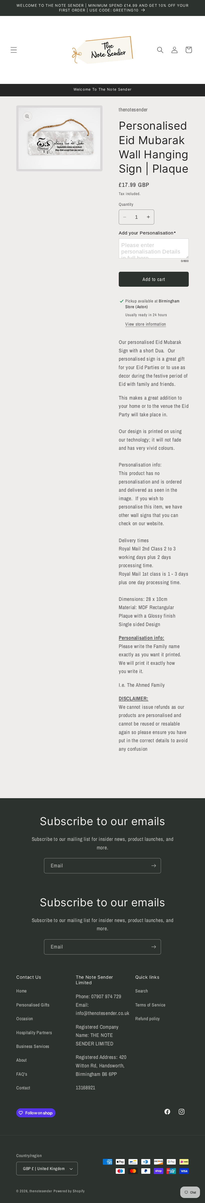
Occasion (24, 1018)
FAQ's (21, 1074)
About (21, 1060)
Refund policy (147, 1018)
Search (141, 991)
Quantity (126, 204)
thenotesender (41, 1191)
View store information (145, 324)
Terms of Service (150, 1005)
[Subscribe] (153, 865)
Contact (23, 1088)
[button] (13, 50)
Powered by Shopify (69, 1191)
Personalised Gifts (33, 1005)
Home (21, 991)
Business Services (32, 1046)
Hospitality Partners (34, 1032)
